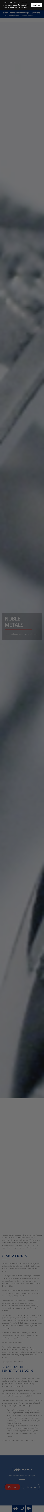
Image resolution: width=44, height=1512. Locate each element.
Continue (36, 5)
